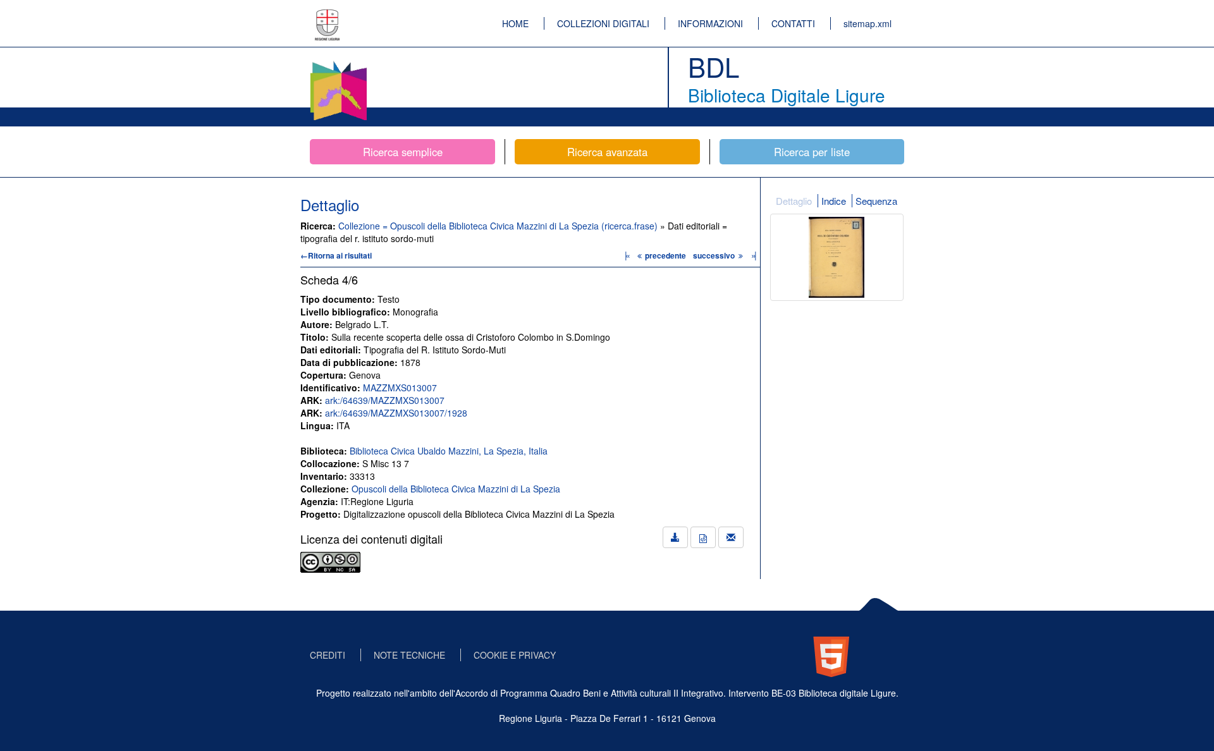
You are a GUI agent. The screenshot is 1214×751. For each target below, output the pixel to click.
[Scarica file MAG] (703, 537)
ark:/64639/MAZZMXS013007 (385, 400)
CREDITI (327, 655)
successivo (715, 255)
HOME (515, 23)
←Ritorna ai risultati (336, 255)
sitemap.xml (867, 23)
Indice (833, 200)
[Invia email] (731, 537)
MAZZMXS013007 (400, 387)
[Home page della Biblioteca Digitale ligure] (338, 63)
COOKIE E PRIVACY (515, 655)
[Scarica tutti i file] (675, 537)
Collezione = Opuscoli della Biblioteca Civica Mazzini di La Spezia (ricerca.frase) (499, 225)
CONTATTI (793, 23)
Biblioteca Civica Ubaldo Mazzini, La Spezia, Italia (449, 450)
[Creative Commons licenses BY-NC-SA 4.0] (330, 560)
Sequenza (876, 200)
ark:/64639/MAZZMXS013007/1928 (396, 412)
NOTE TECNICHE (409, 655)
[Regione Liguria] (327, 16)
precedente (665, 255)
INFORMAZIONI (710, 23)
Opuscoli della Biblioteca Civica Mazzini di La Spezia (456, 488)
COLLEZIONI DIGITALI (603, 23)
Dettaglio (794, 200)
